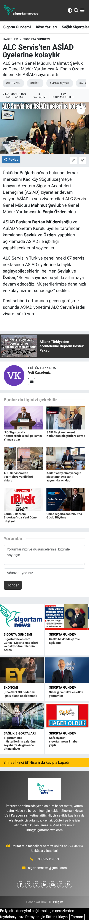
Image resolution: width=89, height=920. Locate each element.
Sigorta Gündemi (17, 27)
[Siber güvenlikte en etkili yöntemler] (67, 670)
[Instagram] (36, 884)
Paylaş (13, 159)
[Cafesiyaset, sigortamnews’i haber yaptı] (67, 716)
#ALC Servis (13, 83)
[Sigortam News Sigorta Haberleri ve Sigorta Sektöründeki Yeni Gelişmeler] (21, 11)
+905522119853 (47, 859)
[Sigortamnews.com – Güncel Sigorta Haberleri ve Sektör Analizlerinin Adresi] (22, 617)
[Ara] (76, 10)
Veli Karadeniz (39, 372)
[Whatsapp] (60, 884)
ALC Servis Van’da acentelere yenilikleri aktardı (18, 476)
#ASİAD (34, 83)
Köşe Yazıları (46, 27)
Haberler (10, 39)
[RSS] (68, 884)
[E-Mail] (31, 381)
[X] (28, 884)
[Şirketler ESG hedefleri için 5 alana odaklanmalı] (22, 670)
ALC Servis (75, 198)
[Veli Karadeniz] (14, 375)
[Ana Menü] (82, 10)
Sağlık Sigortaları (20, 733)
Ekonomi (11, 687)
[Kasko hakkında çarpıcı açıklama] (67, 617)
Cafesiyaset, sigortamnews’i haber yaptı (64, 741)
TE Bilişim (55, 902)
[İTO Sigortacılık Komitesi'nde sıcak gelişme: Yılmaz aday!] (23, 417)
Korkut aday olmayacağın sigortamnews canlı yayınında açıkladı (63, 476)
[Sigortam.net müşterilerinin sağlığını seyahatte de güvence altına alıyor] (22, 716)
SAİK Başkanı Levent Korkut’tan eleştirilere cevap (65, 434)
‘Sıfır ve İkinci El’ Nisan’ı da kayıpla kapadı (36, 762)
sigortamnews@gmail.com (47, 868)
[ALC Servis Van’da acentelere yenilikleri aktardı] (23, 458)
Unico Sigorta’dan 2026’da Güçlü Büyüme (64, 515)
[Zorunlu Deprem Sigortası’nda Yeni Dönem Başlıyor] (23, 499)
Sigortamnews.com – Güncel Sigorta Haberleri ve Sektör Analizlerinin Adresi (21, 644)
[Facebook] (20, 884)
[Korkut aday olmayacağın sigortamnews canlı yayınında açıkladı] (66, 458)
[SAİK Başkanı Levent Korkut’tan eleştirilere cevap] (66, 417)
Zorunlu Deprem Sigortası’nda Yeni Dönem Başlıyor (21, 517)
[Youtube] (52, 884)
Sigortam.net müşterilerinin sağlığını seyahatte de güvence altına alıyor (20, 743)
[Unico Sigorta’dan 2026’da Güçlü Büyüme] (66, 499)
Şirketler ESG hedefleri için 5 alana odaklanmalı (20, 693)
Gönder (13, 585)
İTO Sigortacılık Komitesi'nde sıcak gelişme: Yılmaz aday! (23, 436)
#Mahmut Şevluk (59, 83)
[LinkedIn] (44, 884)
